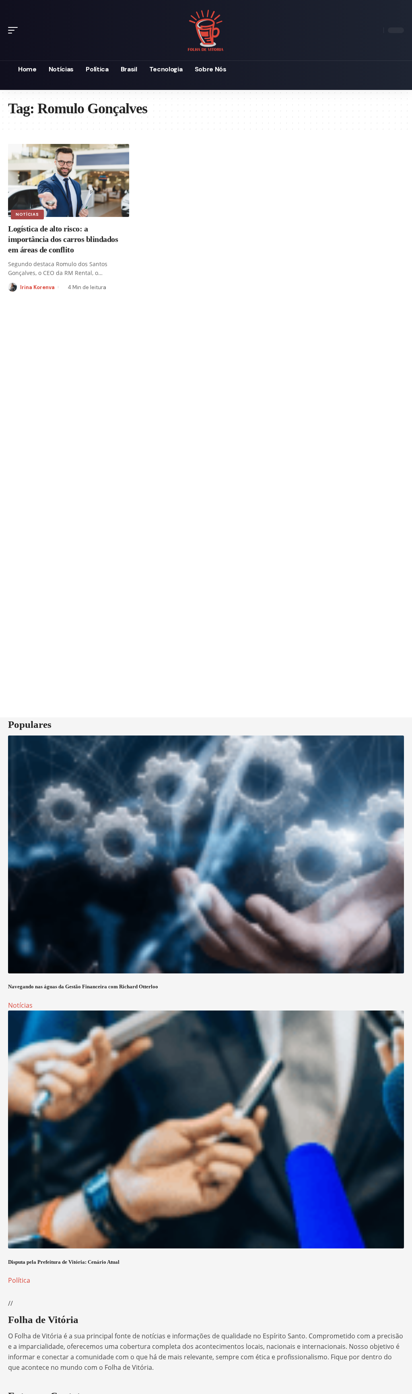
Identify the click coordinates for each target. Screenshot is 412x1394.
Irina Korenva (37, 287)
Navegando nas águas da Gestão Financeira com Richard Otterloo (83, 987)
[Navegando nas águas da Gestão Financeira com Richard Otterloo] (206, 854)
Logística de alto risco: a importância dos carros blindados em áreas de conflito (63, 239)
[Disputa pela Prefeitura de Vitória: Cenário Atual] (206, 1129)
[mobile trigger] (15, 30)
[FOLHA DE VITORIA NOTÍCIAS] (206, 30)
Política (19, 1280)
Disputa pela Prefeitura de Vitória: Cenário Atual (63, 1262)
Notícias (27, 214)
